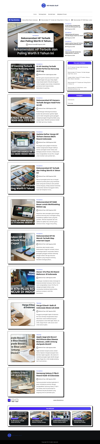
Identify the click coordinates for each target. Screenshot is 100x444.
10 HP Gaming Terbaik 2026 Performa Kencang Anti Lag (72, 26)
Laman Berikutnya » (58, 400)
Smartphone (36, 35)
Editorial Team (32, 44)
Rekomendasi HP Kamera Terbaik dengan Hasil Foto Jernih (74, 35)
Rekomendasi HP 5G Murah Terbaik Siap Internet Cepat (45, 238)
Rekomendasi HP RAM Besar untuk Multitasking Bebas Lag (35, 41)
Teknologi (38, 303)
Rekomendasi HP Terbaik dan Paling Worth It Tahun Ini (73, 52)
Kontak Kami (51, 14)
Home (35, 14)
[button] (61, 40)
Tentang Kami (42, 14)
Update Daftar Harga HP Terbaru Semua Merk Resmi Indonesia (74, 44)
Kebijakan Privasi (62, 14)
